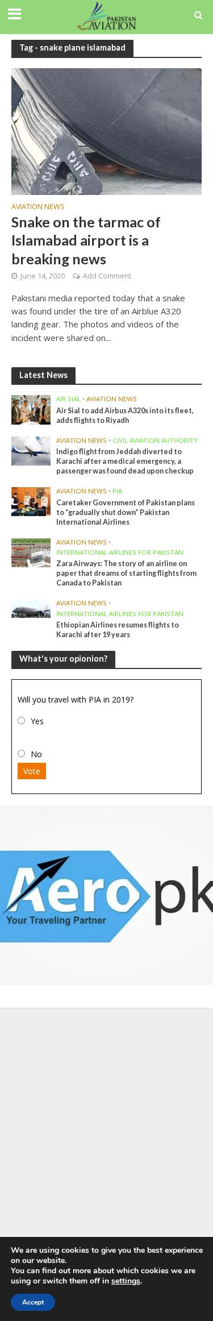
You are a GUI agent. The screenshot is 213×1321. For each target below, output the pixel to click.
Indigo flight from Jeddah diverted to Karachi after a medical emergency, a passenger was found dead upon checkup (125, 461)
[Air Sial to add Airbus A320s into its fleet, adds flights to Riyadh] (31, 409)
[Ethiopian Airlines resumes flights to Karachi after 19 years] (31, 608)
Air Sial (68, 399)
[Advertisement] (106, 1125)
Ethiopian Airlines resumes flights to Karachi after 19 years (117, 630)
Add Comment (107, 276)
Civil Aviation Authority (155, 441)
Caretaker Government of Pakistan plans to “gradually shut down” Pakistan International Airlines (125, 512)
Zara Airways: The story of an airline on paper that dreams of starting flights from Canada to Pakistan (126, 573)
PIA (117, 491)
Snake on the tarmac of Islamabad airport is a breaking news (86, 240)
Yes (37, 721)
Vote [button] (31, 771)
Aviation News (38, 207)
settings (125, 1281)
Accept (33, 1302)
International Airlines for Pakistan (119, 552)
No (36, 754)
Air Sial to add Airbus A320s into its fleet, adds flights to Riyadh (125, 415)
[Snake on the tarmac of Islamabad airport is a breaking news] (106, 130)
